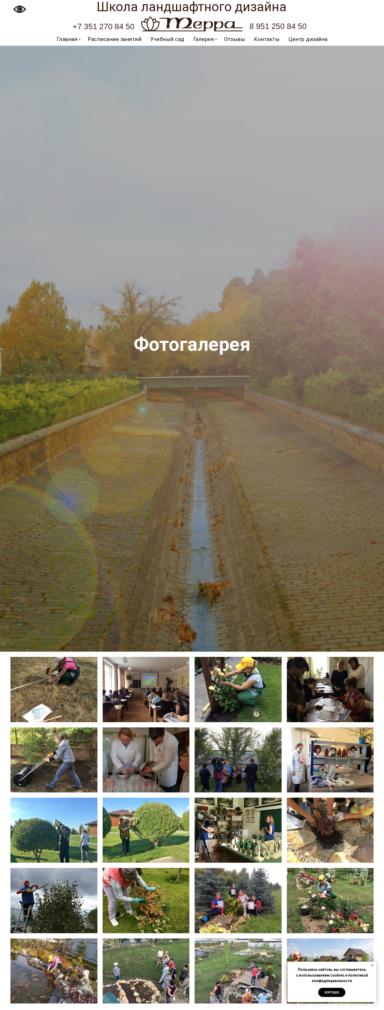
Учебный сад (167, 39)
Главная (67, 39)
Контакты (267, 39)
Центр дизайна (308, 39)
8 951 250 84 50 (278, 26)
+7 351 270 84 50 (104, 26)
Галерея (203, 39)
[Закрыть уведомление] (372, 965)
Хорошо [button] (331, 992)
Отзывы (234, 39)
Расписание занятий (114, 39)
